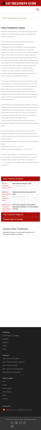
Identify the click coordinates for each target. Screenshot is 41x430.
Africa (4, 395)
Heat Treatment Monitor (10, 365)
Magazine (6, 342)
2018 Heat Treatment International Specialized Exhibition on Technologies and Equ (25, 207)
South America (7, 392)
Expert (5, 346)
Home (4, 18)
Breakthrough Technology (13, 219)
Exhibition (6, 339)
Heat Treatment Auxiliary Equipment (14, 362)
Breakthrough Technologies (11, 335)
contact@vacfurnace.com (24, 410)
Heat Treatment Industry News (17, 18)
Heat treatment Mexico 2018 (21, 183)
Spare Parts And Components (12, 372)
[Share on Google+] (24, 422)
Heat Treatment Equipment (11, 358)
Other (4, 349)
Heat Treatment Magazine (13, 215)
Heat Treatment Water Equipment (13, 369)
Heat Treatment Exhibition (13, 179)
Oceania (5, 398)
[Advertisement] (20, 260)
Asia (4, 381)
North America (7, 388)
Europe (5, 385)
